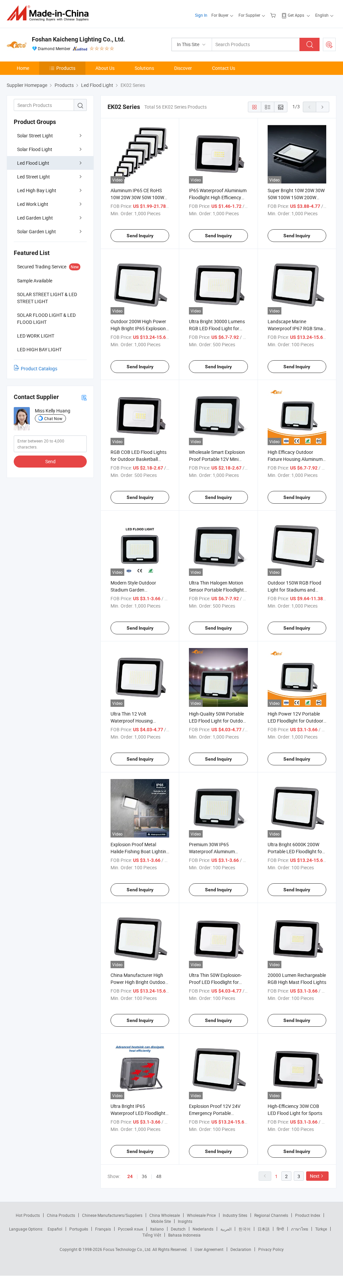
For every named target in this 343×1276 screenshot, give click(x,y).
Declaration (240, 1249)
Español (55, 1229)
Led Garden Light (35, 218)
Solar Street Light (35, 135)
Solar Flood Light (34, 149)
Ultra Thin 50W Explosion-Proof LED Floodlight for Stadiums (215, 982)
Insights (185, 1221)
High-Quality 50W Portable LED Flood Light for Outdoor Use (218, 721)
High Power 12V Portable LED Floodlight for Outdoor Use (295, 721)
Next (315, 1176)
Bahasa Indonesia (184, 1235)
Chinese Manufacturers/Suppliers (112, 1215)
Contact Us (223, 68)
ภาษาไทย (299, 1229)
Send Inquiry (140, 235)
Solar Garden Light (36, 231)
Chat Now (53, 418)
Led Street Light (33, 176)
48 (158, 1176)
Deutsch (178, 1229)
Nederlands (203, 1229)
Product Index (307, 1215)
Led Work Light (32, 204)
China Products (61, 1215)
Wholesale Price (201, 1215)
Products (65, 68)
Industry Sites (235, 1215)
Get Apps (296, 15)
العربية (225, 1229)
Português (78, 1229)
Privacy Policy (271, 1249)
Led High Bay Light (36, 190)
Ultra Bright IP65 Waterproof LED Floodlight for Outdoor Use (138, 1113)
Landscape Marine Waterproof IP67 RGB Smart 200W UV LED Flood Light (297, 328)
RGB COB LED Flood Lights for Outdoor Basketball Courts (138, 459)
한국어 (244, 1229)
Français (103, 1229)
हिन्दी (280, 1229)
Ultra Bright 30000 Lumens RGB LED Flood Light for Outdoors (217, 328)
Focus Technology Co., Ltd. (127, 1249)
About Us (105, 68)
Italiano (157, 1229)
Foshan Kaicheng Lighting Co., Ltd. (78, 39)
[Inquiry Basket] (273, 15)
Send (50, 461)
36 (144, 1176)
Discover (183, 68)
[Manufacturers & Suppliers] (50, 13)
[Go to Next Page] (322, 107)
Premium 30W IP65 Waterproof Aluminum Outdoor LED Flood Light (214, 851)
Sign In (201, 15)
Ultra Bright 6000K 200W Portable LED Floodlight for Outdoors (296, 851)
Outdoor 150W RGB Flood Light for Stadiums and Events (294, 590)
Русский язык (130, 1229)
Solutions (144, 68)
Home (23, 68)
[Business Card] (84, 397)
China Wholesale (164, 1215)
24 (130, 1176)
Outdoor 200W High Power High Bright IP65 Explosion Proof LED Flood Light (138, 328)
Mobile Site (161, 1221)
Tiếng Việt (151, 1235)
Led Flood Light (33, 163)
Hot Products (28, 1215)
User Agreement (209, 1249)
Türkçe (321, 1229)
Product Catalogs (39, 368)
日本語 (264, 1229)
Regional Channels (271, 1215)
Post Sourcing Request (329, 44)
